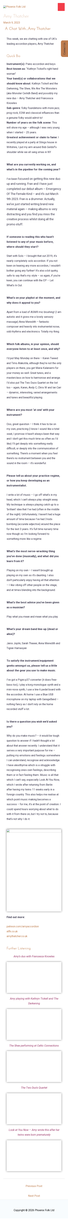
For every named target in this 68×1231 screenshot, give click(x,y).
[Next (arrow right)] (18, 1228)
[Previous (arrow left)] (6, 1228)
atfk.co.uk (12, 931)
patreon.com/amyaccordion (23, 926)
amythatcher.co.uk (17, 936)
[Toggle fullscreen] (18, 1222)
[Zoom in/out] (6, 1222)
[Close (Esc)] (42, 1222)
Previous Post (34, 1186)
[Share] (30, 1222)
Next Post (34, 1195)
